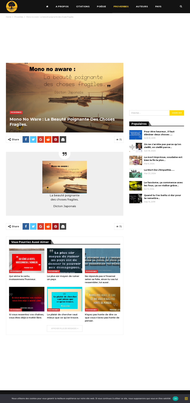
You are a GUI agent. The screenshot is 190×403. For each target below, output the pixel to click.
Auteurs (142, 6)
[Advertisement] (95, 39)
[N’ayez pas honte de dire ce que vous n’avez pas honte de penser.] (102, 299)
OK (175, 398)
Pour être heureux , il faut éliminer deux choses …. (159, 133)
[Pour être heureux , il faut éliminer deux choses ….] (135, 135)
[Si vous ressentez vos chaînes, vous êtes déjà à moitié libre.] (26, 299)
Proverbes (121, 6)
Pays (158, 6)
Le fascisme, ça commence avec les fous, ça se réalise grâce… (163, 184)
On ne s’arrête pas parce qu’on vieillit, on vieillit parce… (162, 146)
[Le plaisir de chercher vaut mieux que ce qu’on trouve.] (64, 299)
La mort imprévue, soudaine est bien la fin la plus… (163, 158)
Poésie (101, 6)
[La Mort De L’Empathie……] (135, 173)
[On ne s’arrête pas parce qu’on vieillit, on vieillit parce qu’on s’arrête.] (135, 147)
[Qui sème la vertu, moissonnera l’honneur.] (26, 260)
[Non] (186, 398)
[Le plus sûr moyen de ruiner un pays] (64, 260)
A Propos (62, 6)
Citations (83, 6)
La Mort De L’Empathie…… (159, 169)
